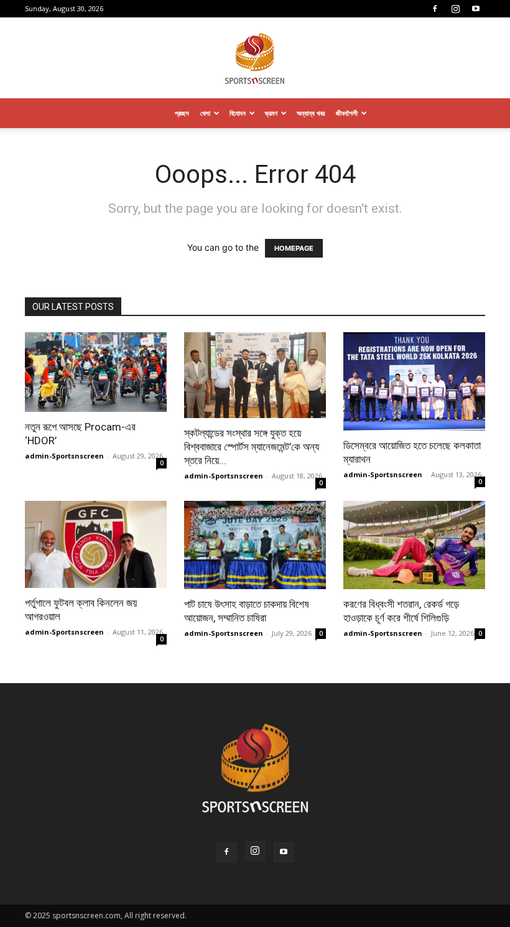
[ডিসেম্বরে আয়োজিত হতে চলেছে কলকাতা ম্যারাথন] (414, 381)
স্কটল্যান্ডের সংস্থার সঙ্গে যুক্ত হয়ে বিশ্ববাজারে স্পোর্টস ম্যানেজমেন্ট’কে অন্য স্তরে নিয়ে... (251, 447)
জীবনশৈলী (347, 113)
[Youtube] (475, 8)
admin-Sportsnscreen (64, 455)
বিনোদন (238, 113)
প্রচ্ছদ (182, 113)
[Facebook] (434, 8)
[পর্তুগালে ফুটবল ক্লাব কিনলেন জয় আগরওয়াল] (96, 544)
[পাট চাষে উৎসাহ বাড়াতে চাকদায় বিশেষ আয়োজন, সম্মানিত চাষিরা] (255, 545)
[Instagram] (455, 8)
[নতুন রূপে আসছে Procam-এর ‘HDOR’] (96, 372)
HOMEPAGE (293, 248)
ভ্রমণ (271, 113)
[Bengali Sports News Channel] (255, 58)
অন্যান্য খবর (311, 113)
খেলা (205, 113)
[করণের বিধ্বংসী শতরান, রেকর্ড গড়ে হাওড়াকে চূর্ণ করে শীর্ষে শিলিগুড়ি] (414, 545)
